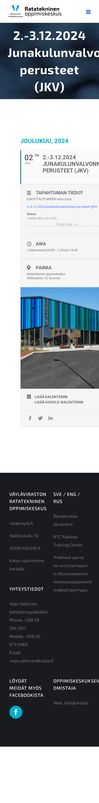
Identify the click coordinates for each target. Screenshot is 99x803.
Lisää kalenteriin (51, 397)
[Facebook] (15, 712)
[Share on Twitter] (40, 418)
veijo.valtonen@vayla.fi (31, 660)
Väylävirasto (76, 702)
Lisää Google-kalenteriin (59, 402)
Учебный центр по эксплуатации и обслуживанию (70, 565)
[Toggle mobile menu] (88, 11)
